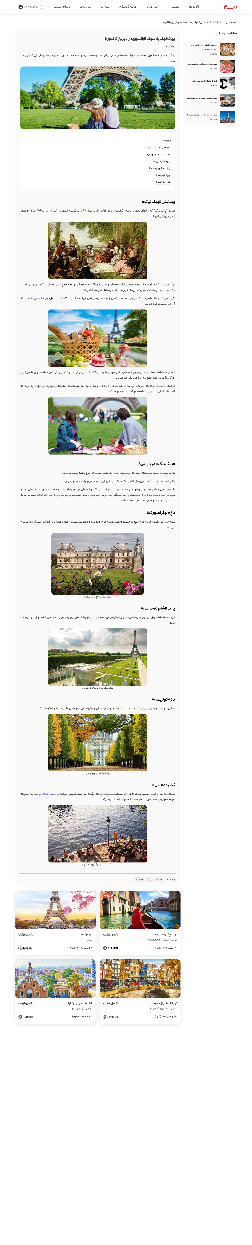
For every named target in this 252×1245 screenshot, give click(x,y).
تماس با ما (85, 7)
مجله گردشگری (127, 7)
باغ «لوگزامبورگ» (161, 161)
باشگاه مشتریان (61, 7)
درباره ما (105, 7)
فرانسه (159, 879)
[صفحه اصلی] (222, 7)
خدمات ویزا (152, 7)
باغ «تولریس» (162, 175)
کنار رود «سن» (162, 182)
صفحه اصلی (231, 22)
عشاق (168, 391)
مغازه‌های (48, 794)
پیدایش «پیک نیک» (159, 148)
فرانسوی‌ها (37, 298)
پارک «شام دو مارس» (159, 168)
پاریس (149, 879)
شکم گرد (139, 879)
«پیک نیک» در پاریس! (158, 154)
